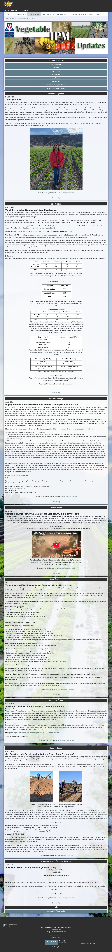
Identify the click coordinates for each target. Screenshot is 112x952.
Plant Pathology (56, 71)
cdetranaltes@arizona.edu (18, 488)
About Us (99, 14)
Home (9, 14)
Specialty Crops (56, 81)
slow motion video (36, 562)
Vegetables (21, 18)
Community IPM (62, 14)
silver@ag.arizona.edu (66, 384)
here (77, 522)
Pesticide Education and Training (81, 14)
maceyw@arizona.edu (67, 193)
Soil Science (56, 68)
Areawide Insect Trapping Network (56, 85)
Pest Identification (20, 14)
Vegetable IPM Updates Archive (56, 88)
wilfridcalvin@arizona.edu (66, 740)
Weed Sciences (56, 78)
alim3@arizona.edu (67, 855)
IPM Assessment (48, 14)
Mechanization (56, 74)
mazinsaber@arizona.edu (66, 689)
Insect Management (56, 64)
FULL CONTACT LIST (51, 943)
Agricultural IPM (34, 14)
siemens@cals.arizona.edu (67, 568)
